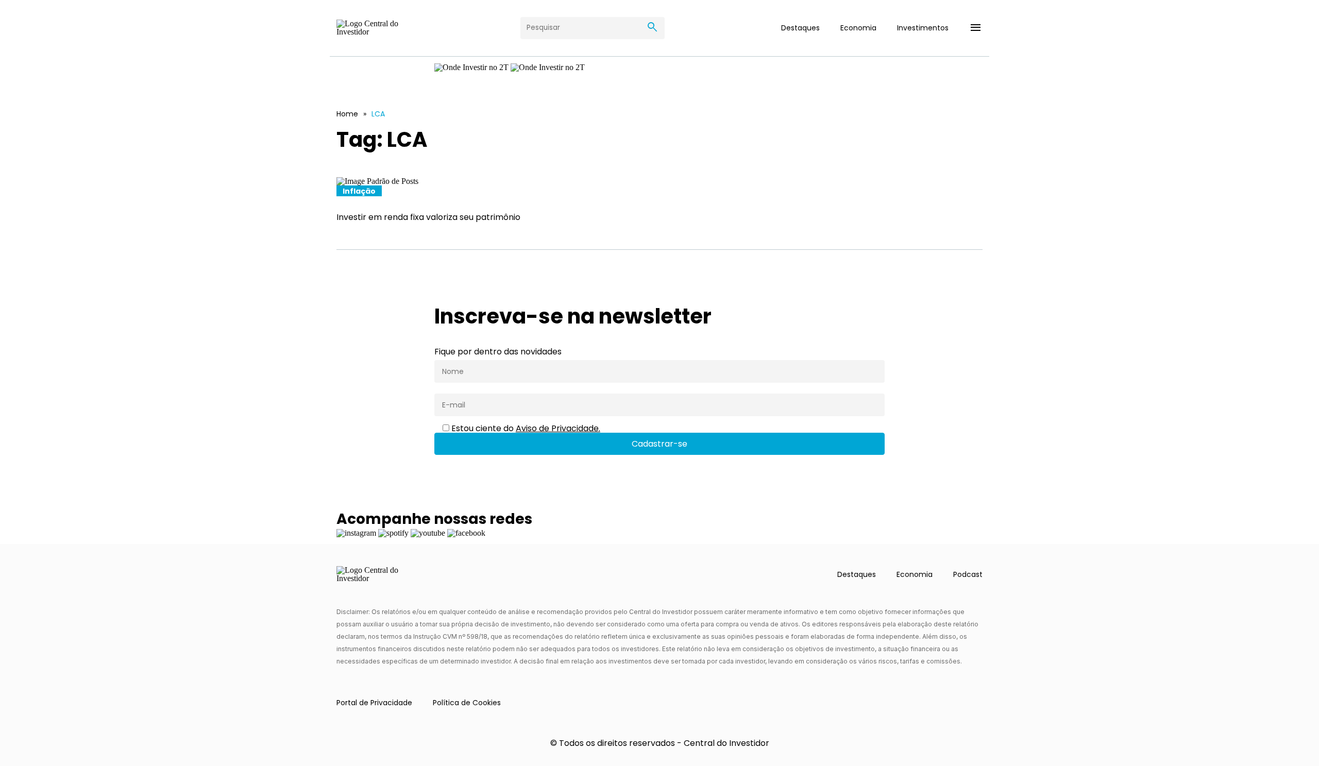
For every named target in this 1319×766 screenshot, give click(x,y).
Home (347, 114)
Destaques (800, 28)
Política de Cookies (467, 702)
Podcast (968, 574)
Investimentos (923, 28)
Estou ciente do (524, 428)
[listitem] (659, 200)
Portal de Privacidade (374, 702)
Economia (858, 28)
